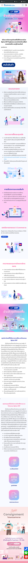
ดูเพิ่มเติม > (4, 236)
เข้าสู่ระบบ (24, 1)
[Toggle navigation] (2, 5)
